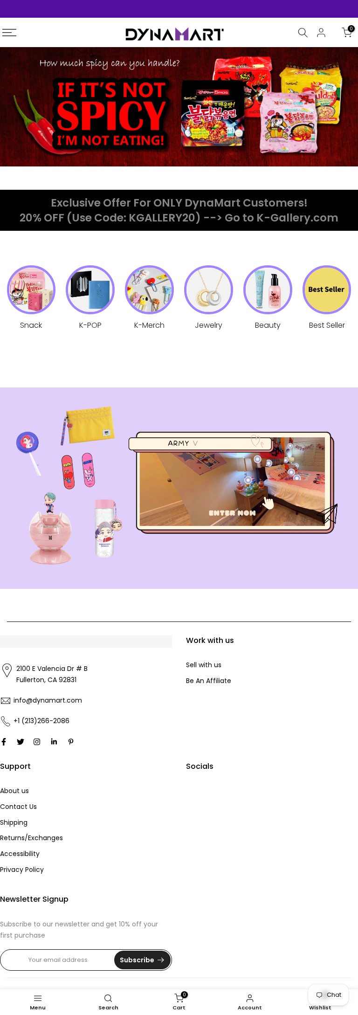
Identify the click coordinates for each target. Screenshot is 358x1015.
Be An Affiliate (208, 680)
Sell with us (203, 665)
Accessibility (20, 853)
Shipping (14, 822)
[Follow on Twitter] (20, 741)
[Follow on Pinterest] (71, 741)
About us (14, 790)
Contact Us (18, 806)
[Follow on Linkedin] (53, 741)
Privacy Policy (22, 869)
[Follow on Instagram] (37, 741)
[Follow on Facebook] (3, 741)
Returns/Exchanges (31, 837)
